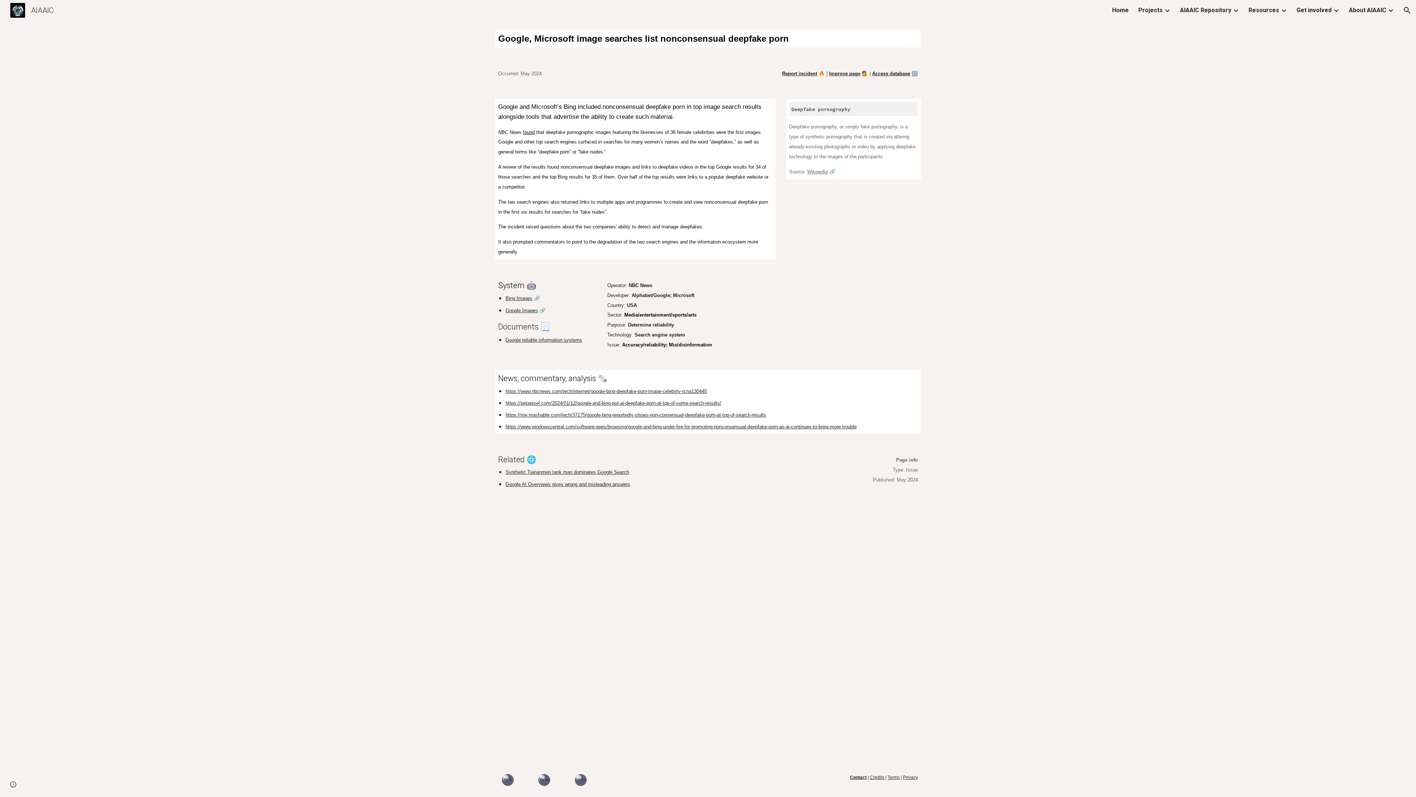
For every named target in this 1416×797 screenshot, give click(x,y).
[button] (1407, 10)
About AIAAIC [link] (1367, 10)
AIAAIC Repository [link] (1205, 10)
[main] (708, 39)
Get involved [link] (1314, 10)
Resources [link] (1264, 10)
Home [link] (1120, 10)
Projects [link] (1150, 10)
